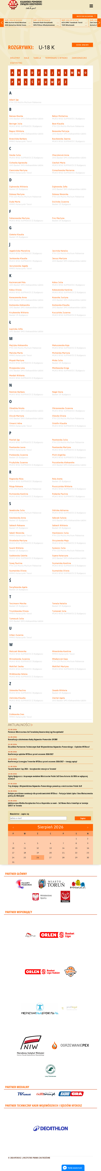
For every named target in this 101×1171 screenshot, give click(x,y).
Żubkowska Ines (16, 714)
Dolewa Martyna (17, 194)
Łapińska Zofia (16, 329)
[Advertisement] (53, 34)
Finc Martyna (58, 218)
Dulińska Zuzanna (60, 202)
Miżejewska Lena (17, 368)
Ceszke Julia (15, 155)
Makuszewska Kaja (60, 345)
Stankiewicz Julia (60, 533)
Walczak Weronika (17, 651)
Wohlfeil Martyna (60, 666)
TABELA (37, 58)
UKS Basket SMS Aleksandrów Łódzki (26, 118)
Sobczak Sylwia (59, 518)
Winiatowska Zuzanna (19, 659)
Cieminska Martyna (18, 170)
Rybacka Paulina (60, 494)
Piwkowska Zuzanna (18, 455)
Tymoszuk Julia (16, 618)
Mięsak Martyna (16, 360)
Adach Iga (14, 100)
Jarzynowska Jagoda (18, 266)
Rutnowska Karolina (18, 494)
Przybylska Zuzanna (18, 462)
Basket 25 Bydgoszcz (18, 189)
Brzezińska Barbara (18, 139)
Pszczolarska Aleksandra (63, 462)
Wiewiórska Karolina (61, 651)
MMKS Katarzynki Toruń (20, 141)
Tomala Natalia (59, 603)
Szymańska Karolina (61, 563)
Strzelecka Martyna (18, 540)
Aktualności (19, 724)
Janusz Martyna (59, 258)
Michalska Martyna (61, 353)
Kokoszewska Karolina (62, 290)
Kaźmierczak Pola (17, 282)
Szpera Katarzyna (60, 555)
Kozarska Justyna (60, 297)
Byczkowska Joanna (61, 139)
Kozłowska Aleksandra (19, 305)
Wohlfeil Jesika (16, 666)
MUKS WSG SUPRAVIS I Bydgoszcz (68, 118)
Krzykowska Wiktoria (19, 312)
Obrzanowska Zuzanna (62, 408)
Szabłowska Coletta (18, 555)
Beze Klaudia (58, 123)
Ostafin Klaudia (59, 423)
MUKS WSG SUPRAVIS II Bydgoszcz (26, 157)
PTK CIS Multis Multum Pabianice (25, 102)
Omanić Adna (15, 423)
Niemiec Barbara (17, 392)
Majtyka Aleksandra (18, 345)
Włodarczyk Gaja (60, 659)
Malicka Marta (16, 353)
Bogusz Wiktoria (16, 131)
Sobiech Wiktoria (60, 525)
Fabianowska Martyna (19, 218)
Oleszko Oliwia (59, 416)
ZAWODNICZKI (79, 58)
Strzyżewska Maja (60, 540)
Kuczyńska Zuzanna (61, 312)
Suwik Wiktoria (16, 548)
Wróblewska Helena (18, 674)
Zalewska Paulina (17, 690)
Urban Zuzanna (16, 635)
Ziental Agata (58, 698)
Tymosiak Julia (59, 611)
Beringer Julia (15, 123)
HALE (26, 58)
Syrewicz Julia (59, 548)
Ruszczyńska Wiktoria (62, 486)
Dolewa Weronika (60, 194)
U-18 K (46, 47)
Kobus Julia (57, 282)
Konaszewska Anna (18, 297)
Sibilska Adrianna (60, 510)
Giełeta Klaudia (16, 234)
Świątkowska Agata (18, 587)
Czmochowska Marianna (63, 170)
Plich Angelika (59, 455)
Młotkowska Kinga (60, 368)
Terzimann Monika (17, 603)
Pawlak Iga (14, 440)
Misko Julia (57, 360)
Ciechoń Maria (58, 162)
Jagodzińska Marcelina (19, 251)
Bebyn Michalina (60, 116)
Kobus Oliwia (15, 290)
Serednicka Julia (17, 510)
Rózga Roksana (16, 486)
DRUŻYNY (15, 58)
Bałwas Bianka (16, 116)
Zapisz (82, 818)
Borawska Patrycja (60, 131)
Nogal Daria (57, 392)
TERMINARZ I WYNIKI (56, 58)
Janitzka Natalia (60, 251)
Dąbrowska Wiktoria (18, 186)
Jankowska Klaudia (18, 258)
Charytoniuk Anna (60, 155)
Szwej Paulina (15, 563)
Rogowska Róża (16, 479)
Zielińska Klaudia (17, 698)
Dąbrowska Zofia (59, 186)
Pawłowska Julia (60, 440)
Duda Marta (14, 202)
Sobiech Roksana (17, 525)
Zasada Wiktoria (59, 690)
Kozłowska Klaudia (60, 305)
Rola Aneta (57, 479)
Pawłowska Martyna (61, 447)
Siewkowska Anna (17, 518)
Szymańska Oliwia (17, 570)
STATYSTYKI (16, 63)
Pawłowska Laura (17, 447)
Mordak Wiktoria (17, 375)
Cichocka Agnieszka (18, 162)
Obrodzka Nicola (16, 408)
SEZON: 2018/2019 (82, 45)
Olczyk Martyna (16, 416)
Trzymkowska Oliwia (19, 611)
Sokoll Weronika (16, 533)
